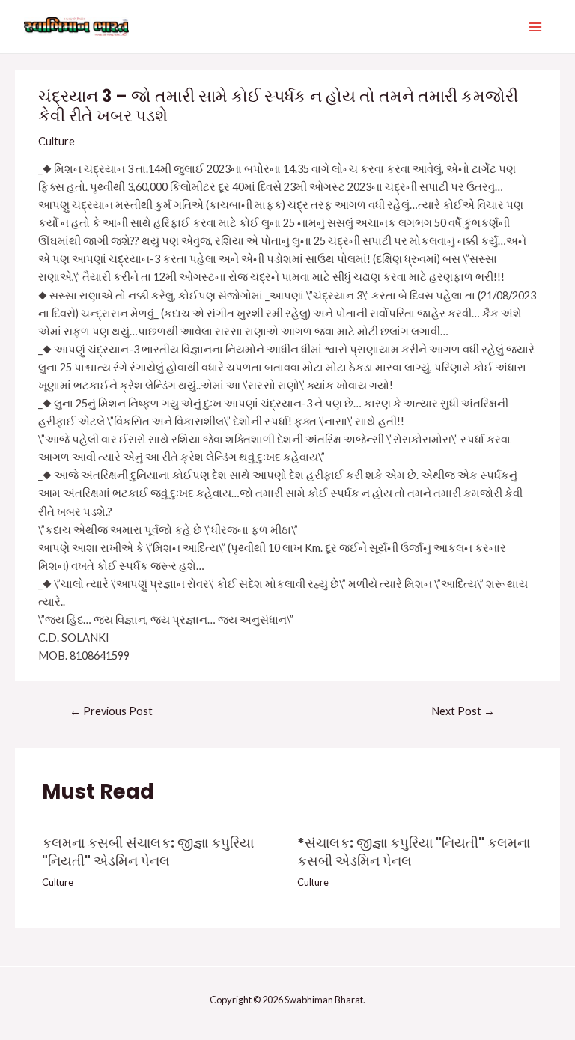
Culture (56, 141)
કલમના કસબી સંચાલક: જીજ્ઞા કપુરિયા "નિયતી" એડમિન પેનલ (148, 851)
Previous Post (111, 711)
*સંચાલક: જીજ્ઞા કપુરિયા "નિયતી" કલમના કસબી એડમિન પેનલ (413, 851)
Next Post (463, 711)
